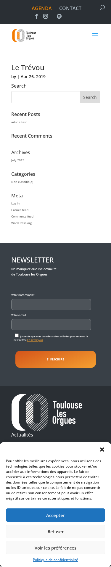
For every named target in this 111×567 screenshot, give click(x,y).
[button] (102, 449)
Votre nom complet (22, 295)
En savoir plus (35, 340)
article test (19, 122)
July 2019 (17, 160)
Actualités (22, 434)
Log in (15, 203)
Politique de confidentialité (55, 559)
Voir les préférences (55, 548)
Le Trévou (27, 67)
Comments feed (22, 216)
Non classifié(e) (22, 182)
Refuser (56, 531)
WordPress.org (21, 223)
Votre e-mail (18, 315)
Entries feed (19, 210)
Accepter (55, 515)
